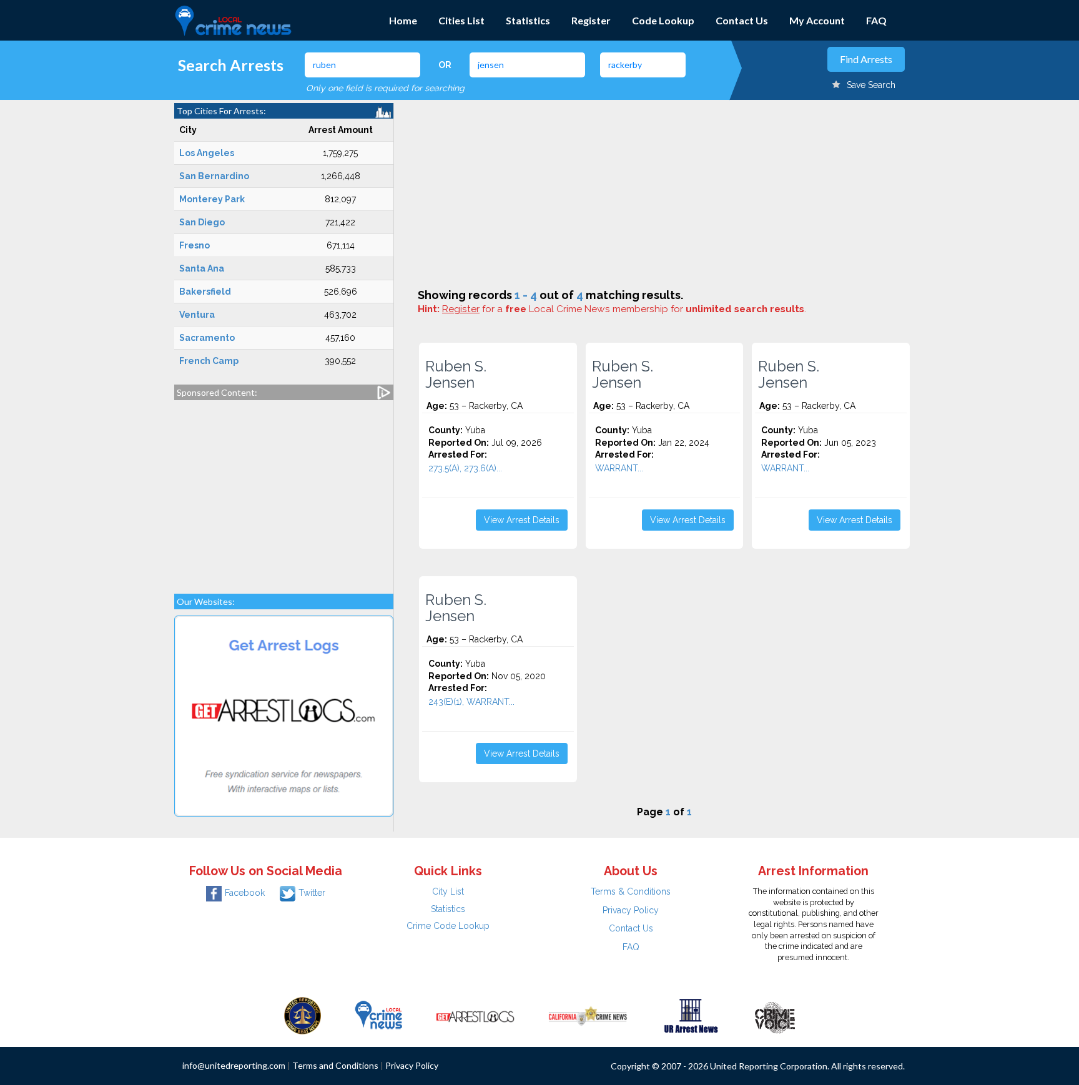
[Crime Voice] (775, 1015)
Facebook (245, 893)
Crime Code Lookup (448, 926)
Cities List (461, 20)
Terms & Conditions (631, 891)
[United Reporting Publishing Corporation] (303, 1015)
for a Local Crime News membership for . (624, 309)
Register (591, 20)
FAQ (876, 20)
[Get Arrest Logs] (475, 1015)
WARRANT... (619, 468)
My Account (817, 20)
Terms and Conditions (335, 1065)
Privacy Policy (631, 910)
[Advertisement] (283, 490)
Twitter (311, 893)
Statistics (528, 20)
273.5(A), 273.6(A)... (465, 468)
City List (448, 891)
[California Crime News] (588, 1015)
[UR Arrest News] (691, 1015)
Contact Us (742, 20)
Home (403, 20)
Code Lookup (663, 20)
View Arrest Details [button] (521, 520)
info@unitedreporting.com (233, 1065)
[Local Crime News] (378, 1015)
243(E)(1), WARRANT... (471, 702)
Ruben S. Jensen (455, 374)
